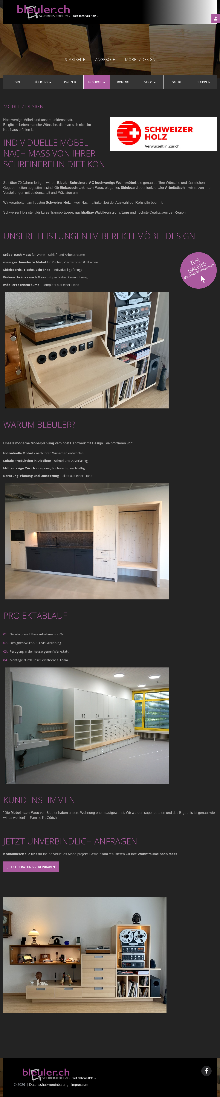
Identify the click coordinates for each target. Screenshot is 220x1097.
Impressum (79, 1084)
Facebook (206, 1071)
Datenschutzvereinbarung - (50, 1084)
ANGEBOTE (105, 59)
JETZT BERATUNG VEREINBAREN (31, 867)
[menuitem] (16, 82)
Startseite (75, 59)
